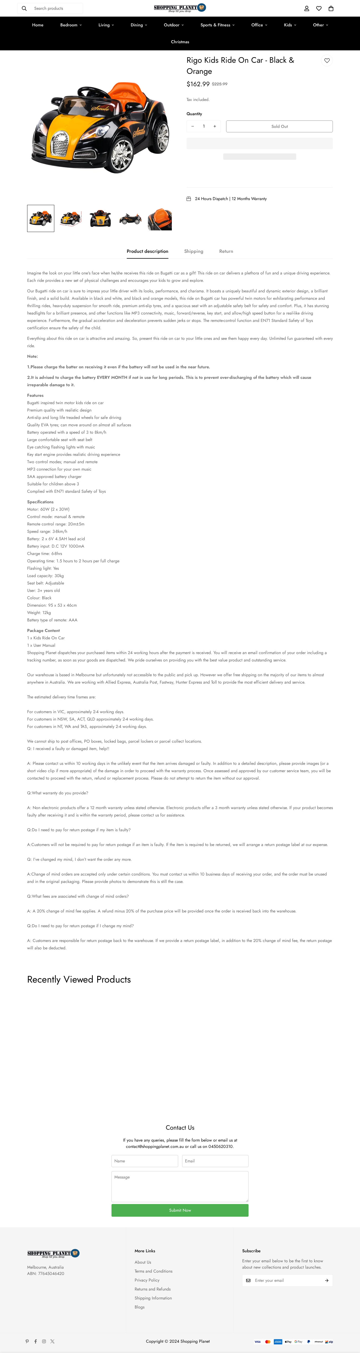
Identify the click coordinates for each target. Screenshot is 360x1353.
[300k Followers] (35, 1341)
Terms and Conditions (153, 1271)
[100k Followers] (44, 1341)
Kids (288, 25)
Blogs (139, 1307)
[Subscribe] (327, 1280)
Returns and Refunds (153, 1289)
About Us (143, 1262)
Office (257, 25)
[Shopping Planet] (180, 8)
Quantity (194, 114)
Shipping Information (153, 1298)
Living (104, 25)
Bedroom (68, 25)
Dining (137, 25)
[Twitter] (52, 1341)
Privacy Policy (147, 1280)
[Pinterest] (27, 1341)
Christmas (180, 42)
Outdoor (171, 25)
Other (318, 25)
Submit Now (180, 1210)
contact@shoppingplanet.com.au (155, 1146)
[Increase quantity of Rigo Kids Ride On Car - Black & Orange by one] (215, 126)
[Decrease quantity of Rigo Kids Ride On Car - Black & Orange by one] (192, 126)
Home (37, 25)
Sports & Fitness (215, 25)
